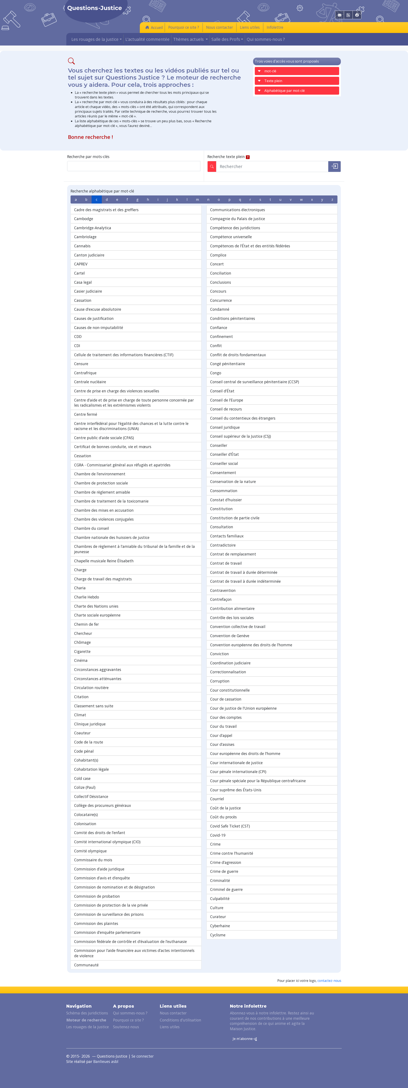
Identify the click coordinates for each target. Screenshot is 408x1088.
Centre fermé (85, 414)
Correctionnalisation (228, 671)
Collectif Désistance (91, 796)
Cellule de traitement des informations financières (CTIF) (123, 354)
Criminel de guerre (226, 889)
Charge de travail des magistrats (103, 578)
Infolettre (275, 27)
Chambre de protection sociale (101, 483)
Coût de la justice (225, 807)
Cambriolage (85, 236)
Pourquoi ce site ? (183, 27)
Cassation (82, 300)
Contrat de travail (226, 563)
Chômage (82, 642)
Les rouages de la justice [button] (95, 39)
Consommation (223, 490)
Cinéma (81, 660)
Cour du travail (223, 726)
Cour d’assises (222, 744)
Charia (80, 587)
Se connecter (143, 1056)
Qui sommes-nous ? (266, 39)
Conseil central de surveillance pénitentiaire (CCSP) (254, 381)
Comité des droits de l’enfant (99, 832)
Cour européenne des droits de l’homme (245, 753)
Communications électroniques (237, 209)
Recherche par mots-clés (88, 156)
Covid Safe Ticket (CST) (230, 826)
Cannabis (82, 245)
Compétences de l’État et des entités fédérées (250, 245)
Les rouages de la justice (87, 1026)
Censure (81, 363)
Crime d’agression (225, 862)
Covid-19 (217, 835)
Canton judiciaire (89, 255)
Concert (217, 263)
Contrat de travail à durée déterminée (243, 572)
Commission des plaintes (96, 923)
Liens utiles (250, 27)
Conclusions (220, 282)
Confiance (218, 327)
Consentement (223, 472)
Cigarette (82, 651)
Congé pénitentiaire (227, 363)
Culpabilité (220, 898)
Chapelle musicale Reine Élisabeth (104, 560)
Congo (215, 372)
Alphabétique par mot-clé (284, 90)
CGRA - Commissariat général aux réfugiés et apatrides (122, 464)
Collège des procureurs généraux (102, 805)
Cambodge (83, 218)
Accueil (157, 27)
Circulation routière (91, 687)
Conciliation (220, 273)
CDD (78, 336)
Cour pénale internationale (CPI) (238, 771)
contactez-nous (329, 980)
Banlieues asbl (105, 1061)
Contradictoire (223, 545)
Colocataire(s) (86, 814)
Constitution (221, 508)
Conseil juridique (225, 427)
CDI (77, 345)
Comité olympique (90, 850)
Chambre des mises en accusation (104, 510)
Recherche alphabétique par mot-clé (102, 191)
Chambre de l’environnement (99, 473)
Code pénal (84, 751)
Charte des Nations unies (96, 606)
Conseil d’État (222, 390)
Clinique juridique (90, 723)
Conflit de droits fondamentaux (238, 354)
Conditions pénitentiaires (232, 318)
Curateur (218, 916)
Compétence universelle (231, 236)
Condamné (219, 309)
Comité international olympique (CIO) (107, 841)
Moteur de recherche (86, 1019)
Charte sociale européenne (97, 615)
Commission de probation (97, 896)
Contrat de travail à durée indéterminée (245, 581)
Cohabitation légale (91, 769)
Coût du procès (223, 816)
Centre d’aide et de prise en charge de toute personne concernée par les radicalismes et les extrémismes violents (134, 402)
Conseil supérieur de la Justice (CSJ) (240, 436)
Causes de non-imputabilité (98, 327)
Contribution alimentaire (232, 608)
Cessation (82, 455)
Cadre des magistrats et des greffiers (106, 209)
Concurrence (221, 300)
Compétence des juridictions (235, 227)
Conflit (216, 345)
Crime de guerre (224, 871)
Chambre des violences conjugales (104, 519)
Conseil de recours (226, 409)
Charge (80, 569)
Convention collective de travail (237, 626)
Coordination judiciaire (230, 662)
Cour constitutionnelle (230, 690)
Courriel (217, 798)
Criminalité (220, 880)
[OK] (334, 166)
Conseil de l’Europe (226, 400)
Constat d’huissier (226, 499)
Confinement (221, 336)
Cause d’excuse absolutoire (97, 309)
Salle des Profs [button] (225, 39)
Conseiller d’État (224, 454)
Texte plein (273, 80)
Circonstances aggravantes (97, 669)
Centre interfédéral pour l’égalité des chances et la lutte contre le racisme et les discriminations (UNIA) (131, 426)
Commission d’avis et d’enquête (102, 877)
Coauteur (82, 732)
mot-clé (270, 71)
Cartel (79, 273)
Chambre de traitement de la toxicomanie (111, 501)
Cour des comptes (226, 717)
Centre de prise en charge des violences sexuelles (116, 390)
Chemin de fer (86, 624)
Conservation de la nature (233, 481)
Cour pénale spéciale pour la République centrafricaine (258, 780)
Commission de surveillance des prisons (109, 914)
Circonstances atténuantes (97, 678)
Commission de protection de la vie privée (111, 905)
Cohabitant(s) (86, 760)
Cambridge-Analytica (92, 227)
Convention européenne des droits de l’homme (251, 644)
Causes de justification (94, 318)
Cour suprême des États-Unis (235, 789)
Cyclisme (217, 934)
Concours (218, 291)
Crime (215, 844)
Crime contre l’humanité (231, 853)
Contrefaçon (221, 599)
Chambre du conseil (91, 528)
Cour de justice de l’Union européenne (243, 708)
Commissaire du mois (93, 859)
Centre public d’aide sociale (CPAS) (104, 437)
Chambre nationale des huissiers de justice (111, 537)
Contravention (223, 590)
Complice (218, 255)
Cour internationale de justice (236, 762)
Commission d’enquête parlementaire (107, 932)
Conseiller (218, 445)
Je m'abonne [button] (243, 1038)
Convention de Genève (229, 635)
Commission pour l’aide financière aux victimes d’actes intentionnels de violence (134, 953)
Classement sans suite (93, 705)
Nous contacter (219, 27)
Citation (81, 696)
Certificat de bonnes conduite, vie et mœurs (112, 446)
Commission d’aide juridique (99, 869)
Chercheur (83, 633)
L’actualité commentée (147, 39)
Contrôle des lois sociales (232, 617)
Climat (80, 714)
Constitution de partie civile (234, 517)
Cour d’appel (221, 735)
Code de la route (88, 742)
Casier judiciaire (88, 291)
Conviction (219, 653)
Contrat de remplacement (233, 554)
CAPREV (80, 263)
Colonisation (85, 823)
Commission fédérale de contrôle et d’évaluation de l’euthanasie (130, 941)
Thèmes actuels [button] (189, 39)
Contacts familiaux (227, 535)
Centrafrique (85, 372)
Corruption (220, 681)
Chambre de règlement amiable (102, 492)
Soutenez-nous (126, 1026)
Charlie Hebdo (86, 597)
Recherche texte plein (226, 156)
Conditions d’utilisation (180, 1019)
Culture (216, 907)
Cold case (82, 778)
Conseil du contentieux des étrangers (242, 418)
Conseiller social (224, 463)
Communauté (86, 964)
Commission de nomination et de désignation (114, 887)
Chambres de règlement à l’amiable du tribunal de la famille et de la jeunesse (134, 549)
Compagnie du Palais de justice (237, 218)
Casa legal (83, 282)
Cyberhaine (220, 925)
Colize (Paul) (84, 787)
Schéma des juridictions (87, 1012)
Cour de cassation (225, 699)
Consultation (221, 526)
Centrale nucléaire (90, 381)
